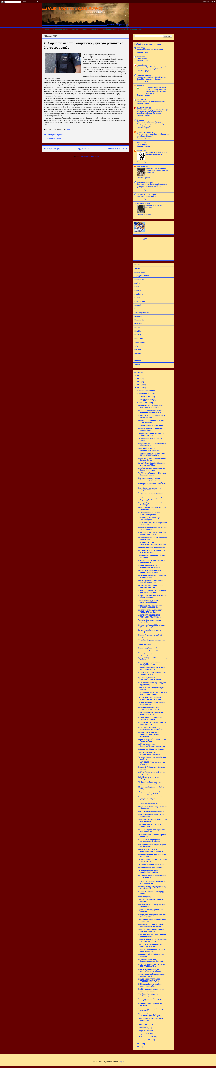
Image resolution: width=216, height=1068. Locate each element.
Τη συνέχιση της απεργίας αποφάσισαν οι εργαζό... (148, 871)
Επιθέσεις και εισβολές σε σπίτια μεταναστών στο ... (151, 990)
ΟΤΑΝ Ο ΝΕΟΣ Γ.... (145, 645)
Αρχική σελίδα (84, 148)
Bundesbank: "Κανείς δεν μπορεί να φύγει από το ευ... (152, 723)
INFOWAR (140, 85)
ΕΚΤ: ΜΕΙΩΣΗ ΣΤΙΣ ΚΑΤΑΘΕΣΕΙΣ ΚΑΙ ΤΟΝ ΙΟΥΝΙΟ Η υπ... (151, 551)
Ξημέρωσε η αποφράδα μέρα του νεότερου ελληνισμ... (151, 930)
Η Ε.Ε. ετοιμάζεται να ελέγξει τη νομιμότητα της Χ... (150, 985)
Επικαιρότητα (139, 301)
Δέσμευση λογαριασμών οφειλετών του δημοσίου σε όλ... (152, 484)
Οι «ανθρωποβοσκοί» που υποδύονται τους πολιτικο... (149, 708)
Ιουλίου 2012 (144, 403)
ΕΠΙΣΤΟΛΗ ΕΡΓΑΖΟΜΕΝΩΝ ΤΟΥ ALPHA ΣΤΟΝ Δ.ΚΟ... (150, 611)
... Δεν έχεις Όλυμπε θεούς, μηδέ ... (151, 425)
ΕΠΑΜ (136, 287)
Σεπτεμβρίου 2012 (146, 400)
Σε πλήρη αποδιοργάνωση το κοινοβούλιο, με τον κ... (149, 631)
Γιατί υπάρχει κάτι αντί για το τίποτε (150, 49)
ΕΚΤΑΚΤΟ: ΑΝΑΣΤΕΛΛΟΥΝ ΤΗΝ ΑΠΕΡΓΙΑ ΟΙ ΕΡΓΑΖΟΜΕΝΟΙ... (150, 411)
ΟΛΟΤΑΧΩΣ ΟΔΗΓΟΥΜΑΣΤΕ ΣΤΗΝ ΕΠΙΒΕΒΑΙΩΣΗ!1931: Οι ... (151, 606)
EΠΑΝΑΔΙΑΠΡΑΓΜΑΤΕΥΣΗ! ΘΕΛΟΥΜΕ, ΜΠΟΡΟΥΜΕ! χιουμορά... (148, 734)
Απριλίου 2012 (144, 1031)
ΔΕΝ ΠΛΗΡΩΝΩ (142, 166)
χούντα (137, 364)
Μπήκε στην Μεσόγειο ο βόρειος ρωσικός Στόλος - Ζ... (151, 581)
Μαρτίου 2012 (144, 1034)
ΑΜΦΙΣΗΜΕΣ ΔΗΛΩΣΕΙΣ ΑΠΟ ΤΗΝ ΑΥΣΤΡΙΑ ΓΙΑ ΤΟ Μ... (150, 713)
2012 (139, 388)
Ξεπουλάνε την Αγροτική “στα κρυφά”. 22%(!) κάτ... (149, 489)
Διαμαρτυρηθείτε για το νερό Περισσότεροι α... (149, 518)
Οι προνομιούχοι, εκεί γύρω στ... (150, 867)
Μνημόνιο (138, 316)
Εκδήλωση (138, 294)
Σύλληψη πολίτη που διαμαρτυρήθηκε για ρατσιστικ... (151, 745)
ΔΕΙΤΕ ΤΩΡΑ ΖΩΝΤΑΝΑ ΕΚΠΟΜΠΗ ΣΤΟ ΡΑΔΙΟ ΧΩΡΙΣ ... (151, 965)
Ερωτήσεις (94, 29)
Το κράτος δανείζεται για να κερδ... (151, 864)
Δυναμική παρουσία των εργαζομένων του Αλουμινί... (150, 566)
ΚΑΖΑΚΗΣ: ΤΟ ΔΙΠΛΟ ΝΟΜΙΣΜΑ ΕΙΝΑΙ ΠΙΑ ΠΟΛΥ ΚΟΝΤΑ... (152, 674)
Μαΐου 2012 (143, 1027)
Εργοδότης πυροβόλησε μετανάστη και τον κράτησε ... (152, 855)
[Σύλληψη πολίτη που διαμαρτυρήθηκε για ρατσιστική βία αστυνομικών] (63, 63)
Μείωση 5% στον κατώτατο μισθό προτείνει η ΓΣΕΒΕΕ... (151, 586)
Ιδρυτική (84, 29)
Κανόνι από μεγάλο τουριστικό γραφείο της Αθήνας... (150, 798)
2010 (139, 1047)
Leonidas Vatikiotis (144, 75)
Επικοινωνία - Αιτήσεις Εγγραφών (131, 29)
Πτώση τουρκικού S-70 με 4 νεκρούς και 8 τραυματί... (152, 845)
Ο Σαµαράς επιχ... (145, 896)
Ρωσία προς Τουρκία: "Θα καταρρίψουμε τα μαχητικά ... (150, 649)
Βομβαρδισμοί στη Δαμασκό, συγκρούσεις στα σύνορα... (149, 840)
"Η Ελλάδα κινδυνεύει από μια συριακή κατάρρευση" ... (149, 783)
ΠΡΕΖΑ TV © (141, 151)
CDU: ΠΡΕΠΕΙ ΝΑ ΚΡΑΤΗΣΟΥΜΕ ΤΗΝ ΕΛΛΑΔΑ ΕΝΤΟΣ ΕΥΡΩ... (152, 533)
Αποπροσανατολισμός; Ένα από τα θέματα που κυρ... (152, 596)
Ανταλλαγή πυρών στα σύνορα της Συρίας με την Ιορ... (151, 469)
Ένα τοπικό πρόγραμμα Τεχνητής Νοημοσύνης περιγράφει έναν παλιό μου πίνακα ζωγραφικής (151, 124)
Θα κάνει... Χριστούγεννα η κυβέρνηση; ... (148, 995)
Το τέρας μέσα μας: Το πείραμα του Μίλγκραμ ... (150, 1000)
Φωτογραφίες (139, 342)
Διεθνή (137, 283)
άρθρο (136, 346)
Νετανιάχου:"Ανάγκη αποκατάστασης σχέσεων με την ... (152, 654)
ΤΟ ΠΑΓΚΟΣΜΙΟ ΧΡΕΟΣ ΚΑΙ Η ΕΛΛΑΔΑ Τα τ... (149, 826)
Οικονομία (138, 324)
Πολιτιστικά (138, 338)
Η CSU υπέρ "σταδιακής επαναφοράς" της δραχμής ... (150, 728)
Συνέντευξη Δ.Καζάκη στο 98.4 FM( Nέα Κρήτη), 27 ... (151, 434)
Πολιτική (137, 335)
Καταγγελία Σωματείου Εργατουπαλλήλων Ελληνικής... (151, 960)
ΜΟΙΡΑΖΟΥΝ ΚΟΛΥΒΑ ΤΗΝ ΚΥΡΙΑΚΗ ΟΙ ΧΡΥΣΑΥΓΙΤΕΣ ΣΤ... (152, 509)
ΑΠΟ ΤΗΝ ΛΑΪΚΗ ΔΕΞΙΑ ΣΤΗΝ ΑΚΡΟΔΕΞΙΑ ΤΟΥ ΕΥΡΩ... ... (149, 616)
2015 (139, 378)
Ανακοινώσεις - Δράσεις (60, 29)
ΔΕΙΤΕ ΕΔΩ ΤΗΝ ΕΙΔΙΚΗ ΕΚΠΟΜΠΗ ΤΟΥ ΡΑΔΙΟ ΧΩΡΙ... (151, 883)
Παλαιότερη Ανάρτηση (117, 148)
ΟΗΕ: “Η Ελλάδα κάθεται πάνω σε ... (152, 812)
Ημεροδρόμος (142, 65)
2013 (139, 385)
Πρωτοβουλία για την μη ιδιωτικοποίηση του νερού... (150, 1015)
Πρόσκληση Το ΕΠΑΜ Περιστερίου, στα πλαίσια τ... (150, 679)
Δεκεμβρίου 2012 (145, 390)
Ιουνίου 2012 (144, 1024)
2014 (139, 382)
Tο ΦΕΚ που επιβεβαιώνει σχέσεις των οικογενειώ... (151, 703)
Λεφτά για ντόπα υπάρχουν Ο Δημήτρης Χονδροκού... (150, 499)
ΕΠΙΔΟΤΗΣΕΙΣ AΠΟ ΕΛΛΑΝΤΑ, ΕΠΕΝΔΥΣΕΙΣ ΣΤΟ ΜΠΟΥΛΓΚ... (150, 698)
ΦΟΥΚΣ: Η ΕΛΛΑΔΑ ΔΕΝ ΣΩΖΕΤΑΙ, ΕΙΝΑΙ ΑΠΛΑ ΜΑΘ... (151, 421)
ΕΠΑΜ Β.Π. (138, 290)
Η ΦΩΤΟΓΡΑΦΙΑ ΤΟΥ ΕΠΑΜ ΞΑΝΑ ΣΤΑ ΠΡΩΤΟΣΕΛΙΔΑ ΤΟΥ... (151, 454)
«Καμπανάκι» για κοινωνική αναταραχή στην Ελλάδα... (149, 793)
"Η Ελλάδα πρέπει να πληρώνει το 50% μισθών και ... (151, 831)
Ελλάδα (137, 298)
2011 (139, 1044)
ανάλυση (137, 349)
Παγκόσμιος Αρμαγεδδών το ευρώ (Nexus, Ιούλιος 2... (151, 626)
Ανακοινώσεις (139, 272)
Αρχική (46, 29)
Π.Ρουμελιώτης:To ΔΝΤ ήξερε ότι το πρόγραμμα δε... (151, 561)
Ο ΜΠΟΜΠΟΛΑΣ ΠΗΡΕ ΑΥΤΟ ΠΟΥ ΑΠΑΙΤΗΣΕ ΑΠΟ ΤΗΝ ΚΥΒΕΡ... (151, 925)
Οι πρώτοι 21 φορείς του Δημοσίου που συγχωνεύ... (151, 641)
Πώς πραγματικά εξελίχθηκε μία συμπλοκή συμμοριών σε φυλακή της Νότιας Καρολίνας (152, 186)
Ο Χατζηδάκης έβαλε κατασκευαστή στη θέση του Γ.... (151, 975)
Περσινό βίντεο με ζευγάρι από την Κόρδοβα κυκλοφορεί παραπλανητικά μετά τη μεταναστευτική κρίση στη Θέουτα (152, 112)
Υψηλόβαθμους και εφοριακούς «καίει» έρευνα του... (150, 494)
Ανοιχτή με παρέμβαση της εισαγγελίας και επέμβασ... (149, 970)
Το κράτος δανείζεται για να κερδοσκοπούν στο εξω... (149, 803)
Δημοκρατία (139, 279)
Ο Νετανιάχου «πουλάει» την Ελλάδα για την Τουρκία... (152, 528)
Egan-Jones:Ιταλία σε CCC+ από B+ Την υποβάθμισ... (152, 576)
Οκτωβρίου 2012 (145, 397)
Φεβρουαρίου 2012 (146, 1037)
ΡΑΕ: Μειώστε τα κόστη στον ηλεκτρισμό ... (149, 778)
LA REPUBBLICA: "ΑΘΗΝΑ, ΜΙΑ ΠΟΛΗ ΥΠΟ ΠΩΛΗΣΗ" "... (150, 718)
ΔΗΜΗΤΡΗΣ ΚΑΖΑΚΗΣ (145, 132)
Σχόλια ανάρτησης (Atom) (90, 156)
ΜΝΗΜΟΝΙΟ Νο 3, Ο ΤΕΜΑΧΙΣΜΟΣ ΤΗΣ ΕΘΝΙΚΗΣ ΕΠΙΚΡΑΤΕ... (151, 406)
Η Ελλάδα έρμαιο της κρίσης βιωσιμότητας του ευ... (149, 514)
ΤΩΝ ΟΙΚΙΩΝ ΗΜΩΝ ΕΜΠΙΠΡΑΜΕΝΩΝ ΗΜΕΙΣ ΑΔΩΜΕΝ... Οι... (152, 940)
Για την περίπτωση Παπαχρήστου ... (152, 547)
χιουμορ (137, 360)
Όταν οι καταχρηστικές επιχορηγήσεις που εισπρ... (149, 753)
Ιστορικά (137, 305)
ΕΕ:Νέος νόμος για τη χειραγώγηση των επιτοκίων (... (152, 887)
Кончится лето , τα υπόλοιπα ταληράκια (151, 101)
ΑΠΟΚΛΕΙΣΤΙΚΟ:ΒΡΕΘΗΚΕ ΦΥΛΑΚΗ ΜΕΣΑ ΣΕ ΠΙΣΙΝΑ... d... (151, 669)
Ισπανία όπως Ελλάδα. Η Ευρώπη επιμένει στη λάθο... (151, 464)
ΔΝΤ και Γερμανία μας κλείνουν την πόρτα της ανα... (151, 773)
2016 (139, 375)
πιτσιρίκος (141, 57)
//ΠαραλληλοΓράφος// (145, 182)
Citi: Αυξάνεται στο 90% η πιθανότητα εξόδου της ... (148, 601)
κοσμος (137, 357)
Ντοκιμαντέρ (139, 320)
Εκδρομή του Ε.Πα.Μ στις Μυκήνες (151, 749)
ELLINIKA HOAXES (144, 108)
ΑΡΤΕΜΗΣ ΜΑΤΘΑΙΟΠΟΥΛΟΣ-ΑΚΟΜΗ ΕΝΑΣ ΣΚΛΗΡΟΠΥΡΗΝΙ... (152, 693)
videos (137, 268)
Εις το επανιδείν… (143, 144)
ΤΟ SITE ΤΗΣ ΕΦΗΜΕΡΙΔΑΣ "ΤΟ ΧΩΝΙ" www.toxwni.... (150, 945)
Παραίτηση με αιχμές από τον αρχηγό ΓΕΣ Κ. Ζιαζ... (149, 664)
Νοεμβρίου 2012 (145, 393)
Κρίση (136, 309)
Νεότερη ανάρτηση (52, 148)
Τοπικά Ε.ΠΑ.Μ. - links (109, 29)
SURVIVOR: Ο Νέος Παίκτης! (147, 196)
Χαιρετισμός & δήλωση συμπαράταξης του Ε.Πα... (149, 449)
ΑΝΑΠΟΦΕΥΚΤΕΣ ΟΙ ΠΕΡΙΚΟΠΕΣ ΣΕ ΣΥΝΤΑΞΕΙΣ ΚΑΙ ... (151, 416)
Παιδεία (137, 327)
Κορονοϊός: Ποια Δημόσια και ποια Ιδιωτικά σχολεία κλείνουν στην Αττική (156, 170)
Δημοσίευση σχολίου (54, 138)
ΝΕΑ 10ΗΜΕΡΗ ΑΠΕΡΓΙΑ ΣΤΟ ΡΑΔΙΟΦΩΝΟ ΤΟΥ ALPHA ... (149, 980)
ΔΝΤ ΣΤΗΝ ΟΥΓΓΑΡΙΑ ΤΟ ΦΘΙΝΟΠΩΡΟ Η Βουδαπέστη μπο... (152, 543)
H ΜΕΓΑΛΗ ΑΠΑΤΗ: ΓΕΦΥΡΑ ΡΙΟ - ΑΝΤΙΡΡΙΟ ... (150, 1005)
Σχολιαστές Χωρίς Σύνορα (146, 194)
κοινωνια (137, 353)
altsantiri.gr (141, 142)
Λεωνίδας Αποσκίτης (142, 312)
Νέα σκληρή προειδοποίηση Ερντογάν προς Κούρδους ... (150, 479)
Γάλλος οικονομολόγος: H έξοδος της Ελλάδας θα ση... (152, 538)
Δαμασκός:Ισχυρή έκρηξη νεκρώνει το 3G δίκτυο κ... (152, 950)
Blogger (121, 1062)
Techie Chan (141, 100)
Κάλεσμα (75, 29)
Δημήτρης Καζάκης (141, 276)
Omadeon (140, 120)
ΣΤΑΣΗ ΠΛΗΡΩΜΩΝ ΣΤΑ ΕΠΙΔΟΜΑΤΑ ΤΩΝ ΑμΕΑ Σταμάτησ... (152, 591)
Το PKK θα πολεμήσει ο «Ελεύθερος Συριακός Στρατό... (152, 474)
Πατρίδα (137, 331)
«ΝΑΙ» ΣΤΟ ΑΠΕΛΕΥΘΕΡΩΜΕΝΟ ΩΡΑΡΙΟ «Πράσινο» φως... (150, 571)
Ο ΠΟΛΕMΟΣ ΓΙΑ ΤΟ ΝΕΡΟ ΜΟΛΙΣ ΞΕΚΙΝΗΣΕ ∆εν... (151, 816)
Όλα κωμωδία (142, 58)
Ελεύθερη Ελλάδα (143, 203)
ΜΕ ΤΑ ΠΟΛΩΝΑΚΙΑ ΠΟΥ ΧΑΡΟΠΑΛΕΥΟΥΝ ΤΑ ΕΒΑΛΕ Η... (151, 850)
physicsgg (141, 48)
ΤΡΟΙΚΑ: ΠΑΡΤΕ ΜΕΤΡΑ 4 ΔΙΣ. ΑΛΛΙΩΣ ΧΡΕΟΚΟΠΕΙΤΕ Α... (152, 821)
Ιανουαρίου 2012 (145, 1040)
